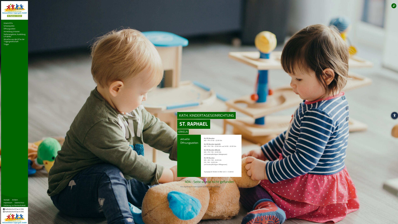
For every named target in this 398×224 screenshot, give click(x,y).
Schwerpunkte (9, 26)
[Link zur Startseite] (14, 9)
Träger (6, 44)
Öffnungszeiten (9, 29)
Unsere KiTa (8, 23)
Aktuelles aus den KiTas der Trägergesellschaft (14, 40)
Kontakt (7, 200)
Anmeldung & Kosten (12, 31)
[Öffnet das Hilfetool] (394, 115)
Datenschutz (19, 203)
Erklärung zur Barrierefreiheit (15, 205)
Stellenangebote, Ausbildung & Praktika (14, 35)
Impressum (8, 203)
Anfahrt (15, 200)
